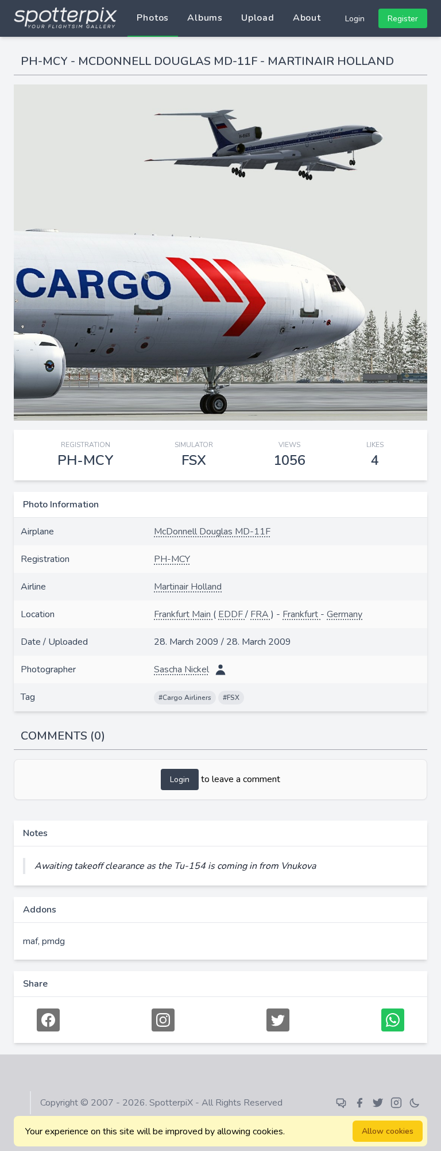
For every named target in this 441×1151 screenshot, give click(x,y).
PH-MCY (172, 559)
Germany (344, 614)
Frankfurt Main (183, 614)
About (307, 17)
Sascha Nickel (181, 669)
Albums (205, 17)
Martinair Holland (188, 586)
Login (355, 18)
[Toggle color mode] (414, 1102)
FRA (260, 614)
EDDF (231, 614)
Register (403, 18)
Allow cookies (387, 1131)
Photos (153, 17)
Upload (257, 17)
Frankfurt (301, 614)
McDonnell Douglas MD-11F (212, 531)
